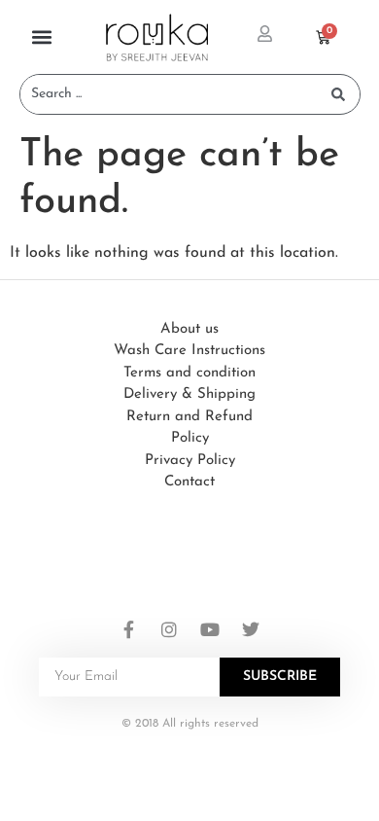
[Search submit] (338, 94)
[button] (41, 37)
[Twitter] (250, 629)
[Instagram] (169, 629)
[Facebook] (128, 629)
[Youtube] (210, 629)
